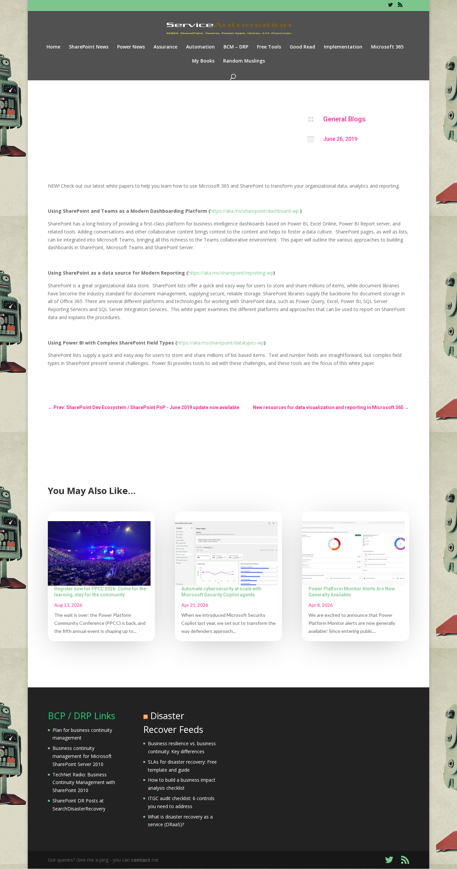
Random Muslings (244, 61)
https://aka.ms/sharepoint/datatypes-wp (220, 343)
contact (140, 860)
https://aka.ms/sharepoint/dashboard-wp (254, 211)
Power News (131, 47)
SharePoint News (88, 47)
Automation (200, 47)
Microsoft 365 (387, 47)
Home (53, 47)
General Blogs (344, 119)
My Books (203, 61)
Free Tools (269, 47)
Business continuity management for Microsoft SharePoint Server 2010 (82, 756)
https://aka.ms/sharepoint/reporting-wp (230, 273)
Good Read (302, 47)
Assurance (165, 47)
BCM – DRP (235, 47)
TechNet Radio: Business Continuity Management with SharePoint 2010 (84, 782)
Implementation (343, 47)
